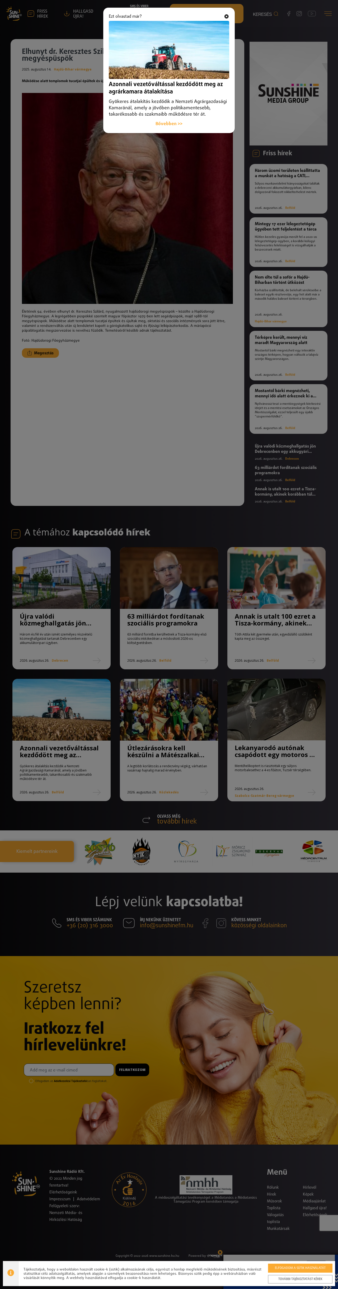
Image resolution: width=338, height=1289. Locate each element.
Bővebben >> (169, 124)
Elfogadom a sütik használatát (300, 1268)
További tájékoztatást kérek (300, 1279)
